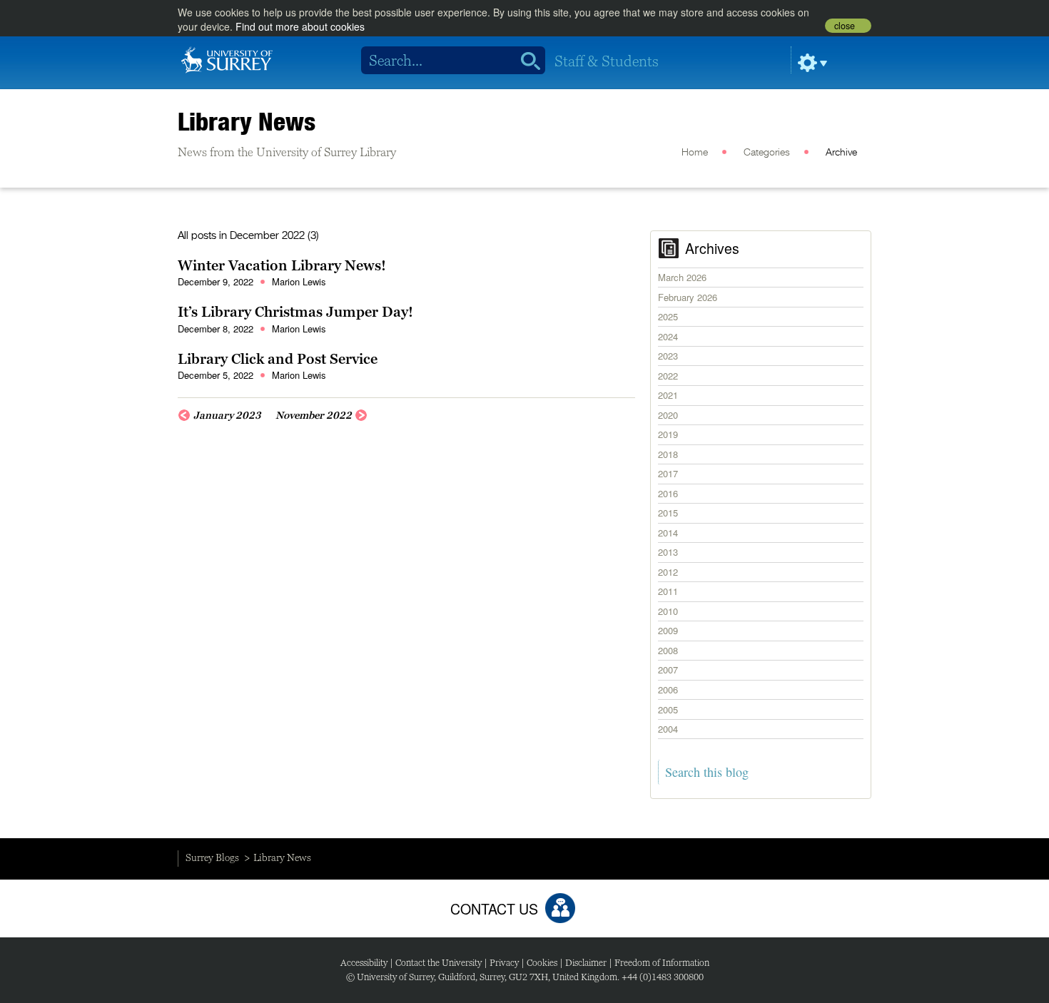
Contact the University (438, 962)
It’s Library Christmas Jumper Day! (295, 312)
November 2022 (313, 415)
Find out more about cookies (300, 26)
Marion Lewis (299, 281)
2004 (668, 728)
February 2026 (687, 297)
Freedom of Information (661, 962)
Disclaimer (586, 962)
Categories (767, 153)
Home (694, 153)
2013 (668, 552)
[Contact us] (560, 908)
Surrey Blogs (212, 857)
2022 (668, 375)
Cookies (542, 962)
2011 (668, 591)
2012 (668, 572)
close (844, 25)
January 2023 (227, 415)
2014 (668, 532)
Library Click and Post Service (277, 359)
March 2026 (682, 277)
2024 (668, 336)
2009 (668, 630)
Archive (841, 153)
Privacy (504, 962)
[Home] (227, 58)
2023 (668, 355)
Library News (246, 121)
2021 (668, 395)
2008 (668, 650)
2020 (668, 415)
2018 (668, 454)
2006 (668, 689)
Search (526, 60)
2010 (668, 611)
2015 (668, 512)
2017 (668, 473)
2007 (668, 669)
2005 (668, 709)
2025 (668, 316)
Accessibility (363, 962)
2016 (668, 493)
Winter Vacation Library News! (282, 265)
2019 (668, 434)
